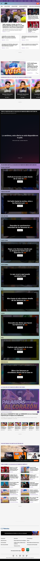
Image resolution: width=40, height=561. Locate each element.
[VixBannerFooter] (20, 533)
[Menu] (1, 3)
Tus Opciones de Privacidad (32, 544)
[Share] (38, 412)
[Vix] (37, 3)
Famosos (4, 31)
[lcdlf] (5, 3)
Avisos (28, 540)
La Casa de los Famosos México (14, 494)
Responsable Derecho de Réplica (20, 540)
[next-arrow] (39, 456)
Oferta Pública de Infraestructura (33, 542)
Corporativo (3, 538)
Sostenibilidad (29, 538)
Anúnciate (16, 538)
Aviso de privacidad (4, 544)
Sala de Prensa (3, 540)
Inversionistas (3, 542)
